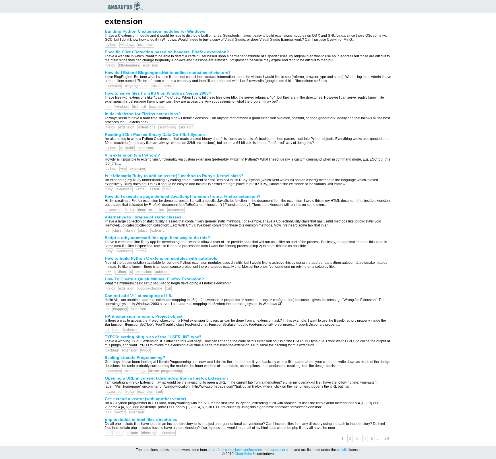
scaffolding (167, 127)
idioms (141, 251)
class (117, 230)
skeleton (186, 127)
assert (154, 189)
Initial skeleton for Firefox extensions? (143, 114)
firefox (110, 65)
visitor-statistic (163, 86)
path (119, 433)
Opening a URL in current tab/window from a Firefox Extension (166, 378)
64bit (130, 148)
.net (108, 107)
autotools (162, 272)
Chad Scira (243, 454)
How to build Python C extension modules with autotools (161, 258)
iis (135, 107)
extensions (146, 127)
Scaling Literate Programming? (135, 357)
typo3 (145, 350)
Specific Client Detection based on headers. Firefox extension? (167, 52)
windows (127, 45)
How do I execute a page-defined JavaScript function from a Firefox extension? (183, 196)
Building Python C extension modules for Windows (155, 31)
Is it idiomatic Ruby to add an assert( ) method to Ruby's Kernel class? (174, 175)
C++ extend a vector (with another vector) (145, 399)
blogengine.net (136, 86)
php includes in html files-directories (141, 419)
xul (168, 288)
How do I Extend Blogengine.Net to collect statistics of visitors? (168, 72)
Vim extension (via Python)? (132, 155)
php (109, 433)
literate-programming (165, 371)
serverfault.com (220, 450)
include (132, 433)
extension (145, 45)
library (130, 230)
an (127, 6)
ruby (109, 189)
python (111, 45)
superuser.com (281, 450)
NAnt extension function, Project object (144, 316)
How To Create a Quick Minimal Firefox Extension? (154, 279)
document (176, 210)
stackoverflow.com (247, 450)
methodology (135, 371)
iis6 (143, 107)
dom (141, 210)
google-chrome (150, 288)
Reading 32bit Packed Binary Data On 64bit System (155, 134)
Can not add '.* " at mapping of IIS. (138, 295)
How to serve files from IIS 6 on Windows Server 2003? (158, 93)
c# (107, 230)
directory (149, 433)
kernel (141, 189)
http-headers (129, 65)
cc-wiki (342, 450)
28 (386, 438)
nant (116, 330)
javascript (113, 210)
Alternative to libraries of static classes (143, 217)
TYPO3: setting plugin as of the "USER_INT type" (153, 337)
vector (120, 412)
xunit (166, 189)
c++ (108, 272)
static (143, 230)
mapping (120, 309)
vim (123, 169)
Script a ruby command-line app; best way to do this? (157, 237)
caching (112, 350)
